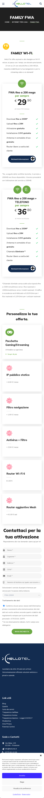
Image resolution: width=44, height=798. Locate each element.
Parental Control (8, 727)
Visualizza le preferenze (22, 788)
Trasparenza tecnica (9, 715)
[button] (41, 755)
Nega (22, 782)
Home (7, 22)
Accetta (22, 776)
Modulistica (6, 721)
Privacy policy (26, 794)
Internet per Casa (20, 22)
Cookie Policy (17, 794)
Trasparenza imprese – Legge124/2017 (17, 718)
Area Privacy (7, 724)
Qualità (5, 706)
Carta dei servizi (8, 709)
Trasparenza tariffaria (10, 712)
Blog (4, 703)
